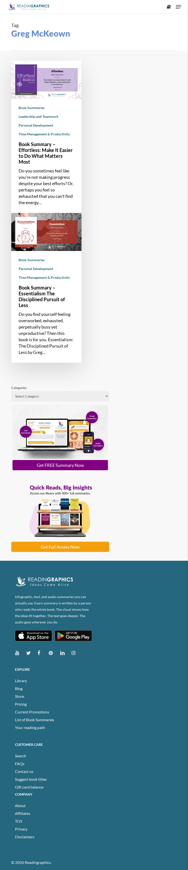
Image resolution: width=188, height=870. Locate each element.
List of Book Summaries (34, 719)
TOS (18, 821)
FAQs (19, 763)
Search (20, 755)
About (20, 805)
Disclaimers (25, 836)
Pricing (21, 704)
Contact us (24, 771)
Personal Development (36, 125)
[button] (178, 6)
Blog (19, 688)
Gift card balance (29, 787)
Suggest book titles (31, 779)
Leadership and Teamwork (39, 116)
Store (19, 696)
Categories (19, 388)
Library (21, 680)
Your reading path (30, 727)
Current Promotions (32, 712)
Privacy (21, 829)
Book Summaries (32, 108)
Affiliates (22, 813)
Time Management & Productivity (44, 134)
